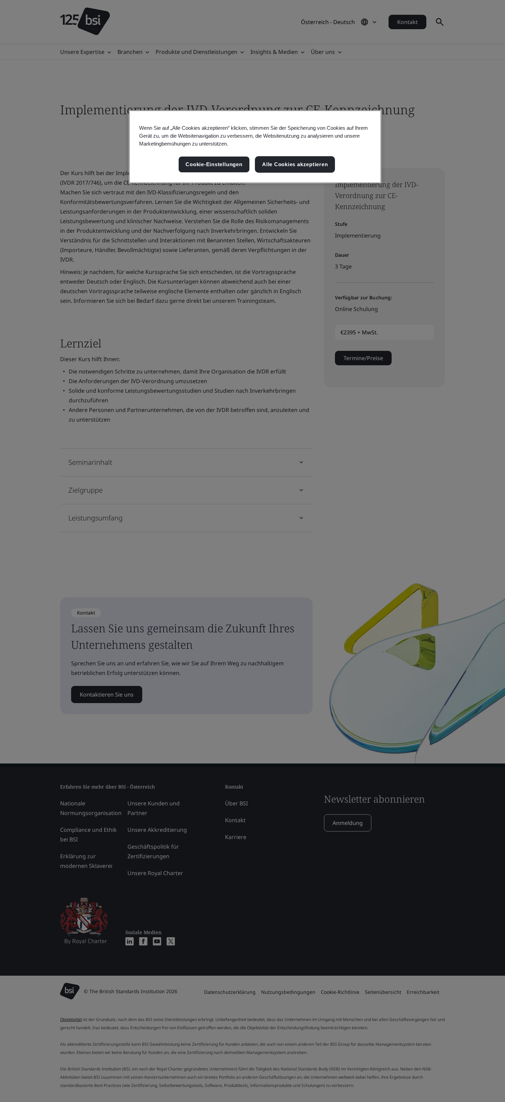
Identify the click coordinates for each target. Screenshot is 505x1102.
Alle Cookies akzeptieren (295, 164)
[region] (255, 146)
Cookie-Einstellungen (214, 164)
